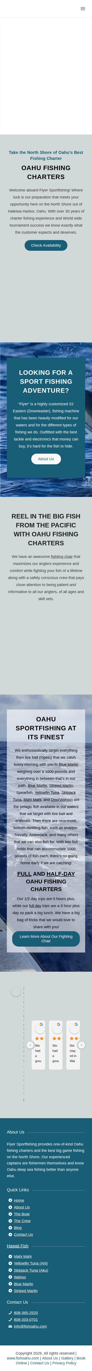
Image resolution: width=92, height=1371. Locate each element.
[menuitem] (83, 8)
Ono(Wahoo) (62, 800)
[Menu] (83, 8)
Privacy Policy (64, 1363)
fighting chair (62, 556)
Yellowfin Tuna (47, 792)
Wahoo (20, 1277)
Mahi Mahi (32, 800)
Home (19, 1200)
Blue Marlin (68, 764)
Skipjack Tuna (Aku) (31, 1270)
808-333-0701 (26, 1319)
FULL (24, 874)
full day (35, 906)
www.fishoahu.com (23, 1358)
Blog (18, 1228)
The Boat (22, 1214)
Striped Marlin (61, 785)
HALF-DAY (61, 874)
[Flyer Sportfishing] (38, 8)
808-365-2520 (26, 1313)
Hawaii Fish (17, 1246)
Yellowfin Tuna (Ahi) (31, 1263)
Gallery (67, 1358)
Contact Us (23, 1234)
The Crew (22, 1221)
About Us (22, 1207)
